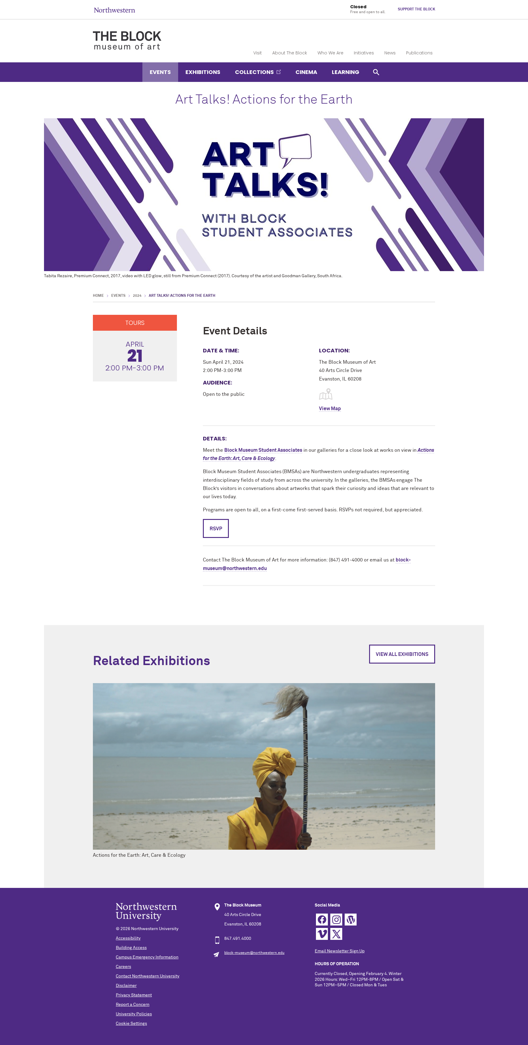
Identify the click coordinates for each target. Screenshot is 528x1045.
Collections (254, 72)
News (390, 53)
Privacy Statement (134, 995)
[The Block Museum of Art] (127, 35)
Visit (257, 53)
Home (98, 296)
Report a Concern (132, 1005)
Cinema (306, 72)
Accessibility (128, 938)
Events (160, 72)
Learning (345, 72)
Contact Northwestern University (147, 976)
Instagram (336, 919)
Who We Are (330, 53)
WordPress (351, 919)
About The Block (289, 53)
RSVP (216, 528)
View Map (330, 408)
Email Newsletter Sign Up (340, 951)
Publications (419, 53)
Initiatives (364, 53)
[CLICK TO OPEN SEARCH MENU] (376, 72)
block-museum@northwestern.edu (254, 953)
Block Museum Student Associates (263, 450)
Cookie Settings (131, 1023)
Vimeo (322, 934)
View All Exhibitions (402, 654)
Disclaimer (126, 986)
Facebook (322, 919)
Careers (123, 967)
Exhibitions (202, 72)
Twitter (336, 934)
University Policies (134, 1014)
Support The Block (416, 9)
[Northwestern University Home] (115, 10)
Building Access (131, 948)
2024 (137, 296)
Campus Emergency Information (147, 957)
